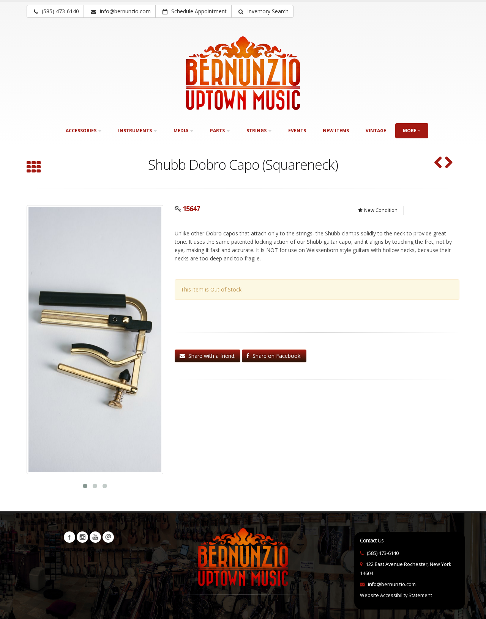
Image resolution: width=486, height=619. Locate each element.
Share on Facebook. (276, 355)
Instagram (82, 537)
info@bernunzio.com (392, 584)
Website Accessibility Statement (396, 595)
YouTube (95, 537)
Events (297, 130)
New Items (336, 130)
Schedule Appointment (198, 11)
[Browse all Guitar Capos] (34, 168)
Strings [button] (257, 130)
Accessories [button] (82, 130)
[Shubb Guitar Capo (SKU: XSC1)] (448, 163)
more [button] (410, 130)
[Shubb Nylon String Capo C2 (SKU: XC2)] (438, 163)
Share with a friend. (211, 355)
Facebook (69, 537)
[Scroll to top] (473, 610)
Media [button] (181, 130)
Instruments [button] (135, 130)
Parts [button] (218, 130)
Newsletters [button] (108, 537)
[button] (262, 11)
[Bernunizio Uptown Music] (243, 73)
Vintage (376, 130)
